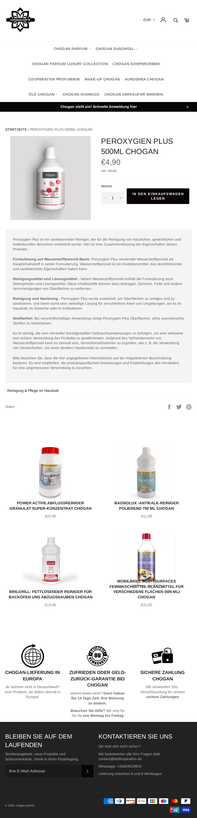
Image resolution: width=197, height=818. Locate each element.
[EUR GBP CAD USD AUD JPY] (149, 20)
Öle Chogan (42, 94)
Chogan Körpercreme (136, 64)
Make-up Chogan (102, 79)
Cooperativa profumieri (54, 79)
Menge (106, 186)
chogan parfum (71, 49)
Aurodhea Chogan (144, 79)
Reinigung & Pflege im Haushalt (32, 390)
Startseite (16, 129)
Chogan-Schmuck (81, 94)
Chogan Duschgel (116, 49)
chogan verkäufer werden (133, 94)
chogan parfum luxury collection (70, 64)
